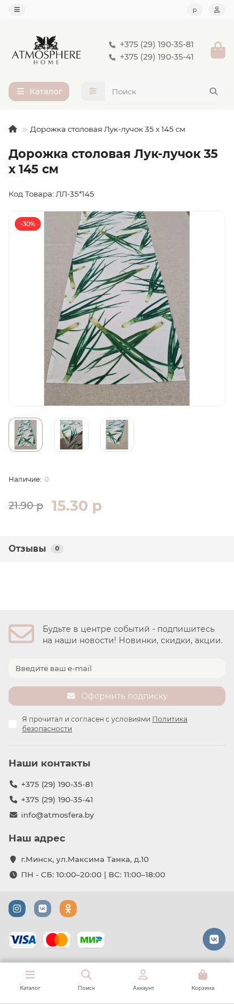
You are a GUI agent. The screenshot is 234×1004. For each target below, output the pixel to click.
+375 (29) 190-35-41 (157, 57)
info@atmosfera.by (57, 814)
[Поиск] (213, 91)
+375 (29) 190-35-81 (157, 44)
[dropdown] (17, 9)
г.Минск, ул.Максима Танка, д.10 (85, 859)
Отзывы (34, 548)
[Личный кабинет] (216, 9)
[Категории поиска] (93, 91)
